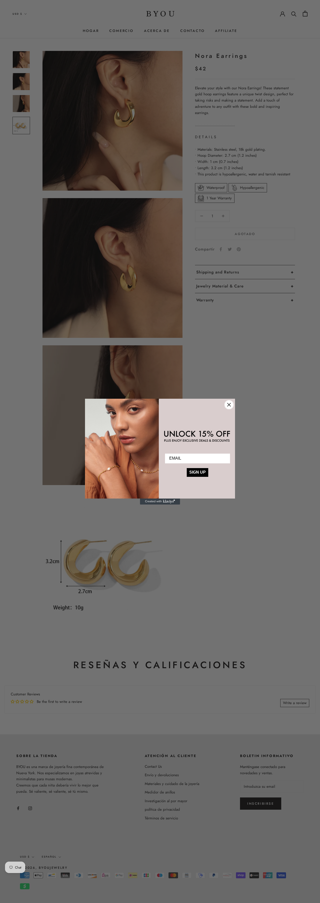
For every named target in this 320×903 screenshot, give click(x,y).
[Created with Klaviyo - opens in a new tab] (160, 502)
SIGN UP (197, 472)
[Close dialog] (229, 405)
